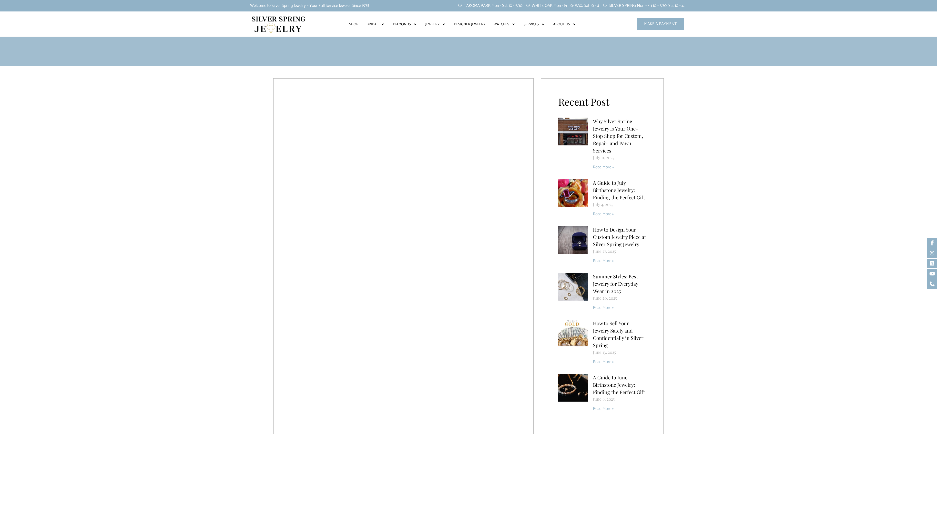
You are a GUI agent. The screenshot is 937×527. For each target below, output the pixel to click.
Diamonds (402, 24)
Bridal (372, 24)
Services (531, 24)
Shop (353, 24)
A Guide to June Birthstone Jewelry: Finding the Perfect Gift (619, 384)
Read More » (603, 167)
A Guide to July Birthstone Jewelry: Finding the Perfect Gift (619, 190)
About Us (561, 24)
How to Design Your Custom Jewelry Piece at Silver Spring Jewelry (619, 236)
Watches (501, 24)
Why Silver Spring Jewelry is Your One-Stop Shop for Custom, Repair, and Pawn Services (618, 136)
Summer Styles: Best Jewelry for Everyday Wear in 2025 (615, 283)
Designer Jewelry (469, 24)
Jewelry (432, 24)
